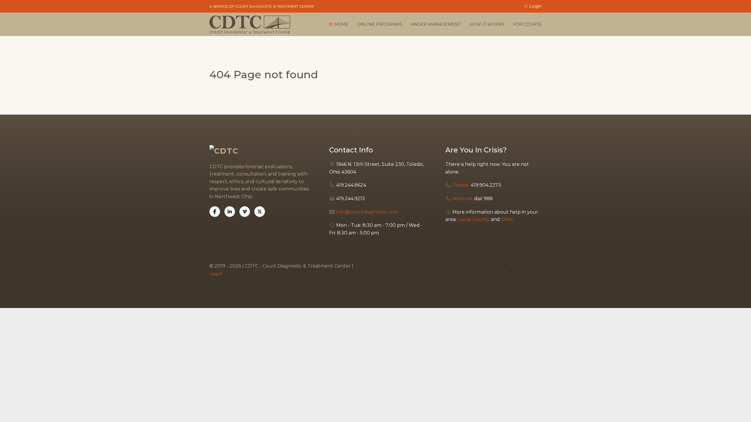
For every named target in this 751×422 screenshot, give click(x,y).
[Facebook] (214, 211)
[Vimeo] (244, 211)
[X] (259, 211)
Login (535, 6)
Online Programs (379, 24)
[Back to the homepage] (249, 24)
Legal (215, 273)
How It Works (486, 24)
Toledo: (461, 185)
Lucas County (474, 219)
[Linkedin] (229, 211)
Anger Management (436, 24)
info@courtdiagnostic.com (367, 212)
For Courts (527, 24)
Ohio (506, 219)
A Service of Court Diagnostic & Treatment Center (261, 6)
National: (462, 198)
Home (341, 24)
